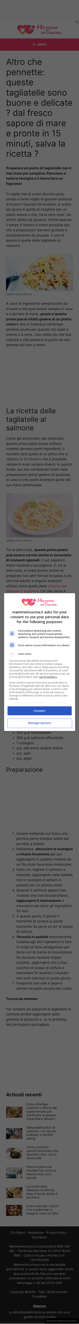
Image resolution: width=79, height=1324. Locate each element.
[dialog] (39, 662)
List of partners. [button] (48, 677)
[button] (39, 654)
